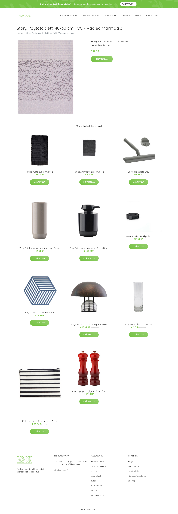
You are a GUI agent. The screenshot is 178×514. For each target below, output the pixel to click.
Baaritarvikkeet (91, 15)
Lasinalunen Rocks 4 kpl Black (138, 236)
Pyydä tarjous (128, 4)
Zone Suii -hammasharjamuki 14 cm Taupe (39, 248)
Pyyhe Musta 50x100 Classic (39, 171)
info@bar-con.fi (61, 470)
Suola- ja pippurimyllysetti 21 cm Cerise (89, 391)
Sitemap (132, 481)
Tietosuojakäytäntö (137, 476)
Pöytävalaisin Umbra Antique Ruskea (89, 324)
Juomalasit (110, 15)
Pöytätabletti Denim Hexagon (39, 312)
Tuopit (93, 481)
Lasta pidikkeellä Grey (138, 171)
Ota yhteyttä (133, 466)
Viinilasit (126, 15)
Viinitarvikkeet (97, 495)
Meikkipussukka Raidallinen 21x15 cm (39, 421)
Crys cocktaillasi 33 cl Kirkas (138, 324)
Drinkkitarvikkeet (68, 15)
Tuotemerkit (152, 15)
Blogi (138, 15)
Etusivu (20, 33)
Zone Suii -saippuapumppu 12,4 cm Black (89, 248)
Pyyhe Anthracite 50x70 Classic (89, 171)
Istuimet (94, 471)
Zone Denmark (121, 41)
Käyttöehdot (134, 471)
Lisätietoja (102, 59)
